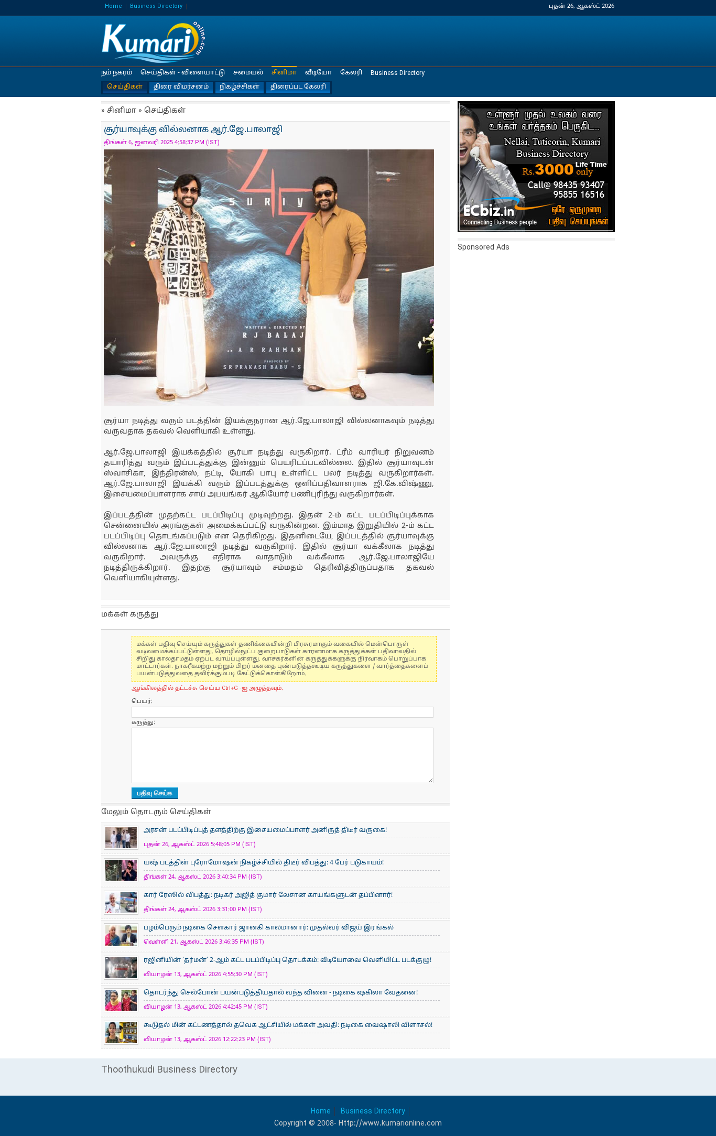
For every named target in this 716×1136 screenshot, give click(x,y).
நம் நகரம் (116, 73)
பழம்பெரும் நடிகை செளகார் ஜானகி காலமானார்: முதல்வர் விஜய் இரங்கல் (269, 928)
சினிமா (284, 73)
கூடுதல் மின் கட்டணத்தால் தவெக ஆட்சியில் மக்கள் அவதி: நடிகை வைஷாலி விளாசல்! (288, 1025)
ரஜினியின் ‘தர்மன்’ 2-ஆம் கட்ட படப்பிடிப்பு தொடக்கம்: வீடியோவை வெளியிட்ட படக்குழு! (287, 960)
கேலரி (351, 73)
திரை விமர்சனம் (181, 87)
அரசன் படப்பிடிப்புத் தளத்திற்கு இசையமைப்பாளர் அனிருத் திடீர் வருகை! (265, 830)
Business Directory (156, 6)
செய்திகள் (125, 87)
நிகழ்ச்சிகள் (239, 87)
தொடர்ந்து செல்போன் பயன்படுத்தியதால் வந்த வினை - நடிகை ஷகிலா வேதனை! (281, 993)
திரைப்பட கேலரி (298, 87)
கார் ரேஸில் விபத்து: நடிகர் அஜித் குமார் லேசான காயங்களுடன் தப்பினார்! (268, 895)
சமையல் (248, 73)
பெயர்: (142, 701)
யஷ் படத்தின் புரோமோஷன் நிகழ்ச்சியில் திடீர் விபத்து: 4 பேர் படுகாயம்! (264, 863)
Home (113, 6)
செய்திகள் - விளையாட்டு (182, 73)
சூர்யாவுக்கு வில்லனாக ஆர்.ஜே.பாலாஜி (153, 42)
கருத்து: (143, 722)
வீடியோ (318, 73)
